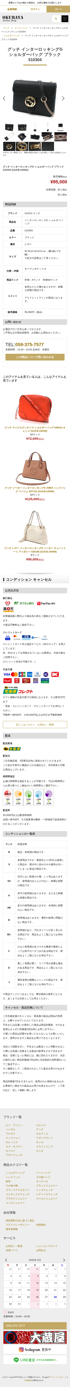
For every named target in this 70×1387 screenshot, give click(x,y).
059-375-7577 (29, 344)
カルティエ (42, 1133)
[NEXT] (63, 1260)
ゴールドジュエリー (47, 1198)
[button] (56, 18)
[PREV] (6, 1260)
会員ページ (12, 1250)
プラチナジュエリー (16, 1198)
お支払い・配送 (14, 1246)
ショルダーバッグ (11, 35)
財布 (8, 1181)
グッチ (6, 28)
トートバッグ (43, 1173)
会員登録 (12, 9)
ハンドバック (13, 1177)
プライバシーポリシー (18, 1225)
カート (58, 9)
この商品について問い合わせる (35, 357)
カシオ (39, 1151)
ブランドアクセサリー (18, 1190)
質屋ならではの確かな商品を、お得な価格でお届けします (35, 3)
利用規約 (41, 1225)
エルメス (41, 1125)
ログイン (35, 9)
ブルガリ (10, 1133)
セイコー (10, 1151)
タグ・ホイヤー (14, 1146)
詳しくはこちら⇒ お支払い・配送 (35, 724)
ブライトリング (44, 1146)
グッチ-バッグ (21, 28)
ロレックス (12, 1142)
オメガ (39, 1142)
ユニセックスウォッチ (18, 1194)
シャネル (10, 1129)
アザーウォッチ (14, 1155)
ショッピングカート (47, 1246)
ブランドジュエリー (47, 1185)
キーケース (42, 1181)
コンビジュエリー (15, 1203)
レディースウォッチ (47, 1194)
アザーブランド (44, 1138)
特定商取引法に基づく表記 (20, 1220)
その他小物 (12, 1185)
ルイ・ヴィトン (14, 1125)
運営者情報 (12, 1229)
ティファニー (13, 1138)
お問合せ (41, 1250)
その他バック (43, 1177)
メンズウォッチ (44, 1190)
